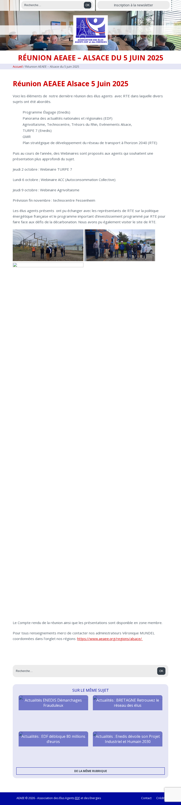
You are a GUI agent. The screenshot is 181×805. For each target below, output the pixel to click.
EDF (77, 798)
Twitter (14, 5)
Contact (146, 798)
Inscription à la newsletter (133, 5)
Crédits (161, 798)
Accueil (18, 66)
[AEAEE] (90, 30)
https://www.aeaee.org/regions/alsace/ (110, 638)
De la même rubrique (90, 771)
